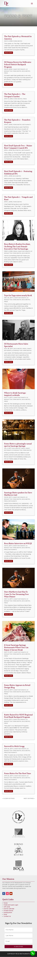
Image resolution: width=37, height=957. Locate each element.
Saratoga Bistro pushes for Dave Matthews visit (18, 493)
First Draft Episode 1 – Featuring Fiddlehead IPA (18, 172)
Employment (8, 912)
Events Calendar (9, 909)
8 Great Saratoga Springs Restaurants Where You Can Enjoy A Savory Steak (16, 647)
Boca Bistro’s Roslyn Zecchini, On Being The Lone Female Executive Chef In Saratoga (17, 246)
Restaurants (26, 124)
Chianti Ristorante (19, 69)
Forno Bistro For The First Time (17, 773)
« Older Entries (8, 798)
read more (8, 52)
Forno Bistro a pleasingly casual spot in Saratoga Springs (18, 445)
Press (6, 73)
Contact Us (7, 916)
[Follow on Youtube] (11, 893)
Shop (5, 914)
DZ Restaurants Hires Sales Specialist (16, 345)
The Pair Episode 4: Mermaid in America (18, 37)
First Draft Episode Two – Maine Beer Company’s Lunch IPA (18, 146)
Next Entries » (29, 798)
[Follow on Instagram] (7, 893)
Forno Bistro (17, 41)
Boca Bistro (26, 71)
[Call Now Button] (32, 953)
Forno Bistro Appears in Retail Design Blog (17, 686)
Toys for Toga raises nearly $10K (18, 295)
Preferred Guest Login (11, 905)
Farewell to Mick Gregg (14, 746)
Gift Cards (7, 907)
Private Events (8, 910)
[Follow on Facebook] (3, 893)
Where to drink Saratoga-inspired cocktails (15, 394)
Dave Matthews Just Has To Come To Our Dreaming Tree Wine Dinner (16, 594)
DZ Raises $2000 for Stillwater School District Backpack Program (17, 64)
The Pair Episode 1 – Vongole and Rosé (18, 198)
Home (6, 903)
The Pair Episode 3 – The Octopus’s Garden (14, 95)
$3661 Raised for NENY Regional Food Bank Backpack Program (18, 716)
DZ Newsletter (17, 350)
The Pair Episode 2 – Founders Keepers (17, 121)
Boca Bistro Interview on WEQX (18, 543)
